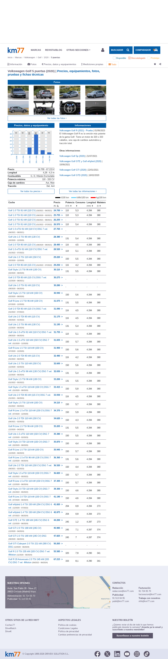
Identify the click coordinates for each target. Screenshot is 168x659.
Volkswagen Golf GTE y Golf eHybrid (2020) (80, 161)
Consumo (80, 202)
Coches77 (10, 625)
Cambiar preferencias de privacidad (75, 634)
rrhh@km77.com (146, 601)
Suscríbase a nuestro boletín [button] (132, 635)
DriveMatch (10, 628)
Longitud (91, 204)
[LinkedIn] (117, 653)
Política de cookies (67, 625)
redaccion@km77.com (123, 591)
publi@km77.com (120, 601)
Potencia (69, 204)
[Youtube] (127, 653)
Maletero (101, 204)
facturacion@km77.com (150, 594)
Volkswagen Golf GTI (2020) (73, 170)
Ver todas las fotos (56, 118)
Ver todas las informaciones (82, 191)
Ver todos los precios (30, 191)
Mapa (33, 591)
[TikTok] (147, 653)
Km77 (16, 50)
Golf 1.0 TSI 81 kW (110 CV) (30, 210)
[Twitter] (107, 653)
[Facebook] (97, 653)
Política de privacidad (68, 631)
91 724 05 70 (29, 596)
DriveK (8, 631)
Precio (57, 204)
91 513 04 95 (25, 599)
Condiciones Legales (68, 628)
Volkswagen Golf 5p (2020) (72, 156)
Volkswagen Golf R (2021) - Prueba (76, 130)
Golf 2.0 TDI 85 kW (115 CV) (30, 244)
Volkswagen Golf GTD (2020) (73, 175)
